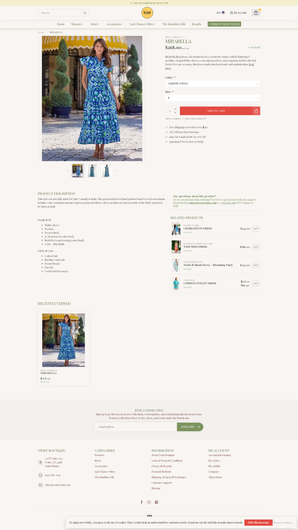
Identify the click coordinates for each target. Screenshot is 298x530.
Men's (94, 24)
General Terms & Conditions (167, 460)
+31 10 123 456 (228, 202)
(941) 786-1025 (52, 475)
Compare (213, 471)
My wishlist (214, 466)
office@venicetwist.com (57, 485)
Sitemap (156, 488)
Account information (219, 455)
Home (60, 24)
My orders (214, 460)
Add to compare (173, 118)
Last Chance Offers (142, 24)
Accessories (114, 24)
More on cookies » (283, 522)
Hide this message (258, 522)
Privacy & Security (162, 466)
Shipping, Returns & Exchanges (169, 477)
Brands (196, 24)
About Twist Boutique (163, 455)
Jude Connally (173, 37)
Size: (169, 91)
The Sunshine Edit (173, 24)
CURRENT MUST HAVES (224, 24)
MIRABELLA (56, 32)
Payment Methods (161, 471)
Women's (76, 24)
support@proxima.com (202, 202)
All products (215, 477)
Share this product (194, 118)
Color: (170, 77)
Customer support (162, 482)
